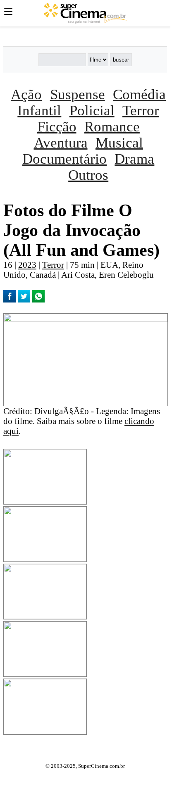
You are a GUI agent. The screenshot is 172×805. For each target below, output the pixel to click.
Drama (134, 159)
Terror (140, 110)
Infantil (39, 110)
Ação (26, 94)
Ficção (56, 126)
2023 (27, 264)
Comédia (139, 94)
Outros (88, 175)
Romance (112, 126)
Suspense (77, 94)
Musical (119, 142)
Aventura (61, 142)
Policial (92, 110)
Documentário (64, 159)
